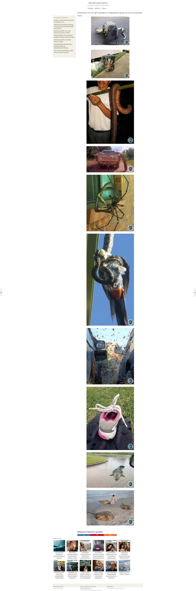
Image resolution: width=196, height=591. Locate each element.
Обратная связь (110, 586)
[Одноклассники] (110, 535)
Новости (97, 8)
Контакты (82, 586)
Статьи (104, 8)
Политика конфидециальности (85, 588)
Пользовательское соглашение (90, 586)
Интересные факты (97, 3)
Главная (90, 8)
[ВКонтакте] (83, 535)
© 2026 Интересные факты (58, 586)
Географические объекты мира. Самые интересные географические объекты (63, 45)
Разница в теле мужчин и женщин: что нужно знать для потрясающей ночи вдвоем (64, 26)
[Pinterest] (97, 535)
